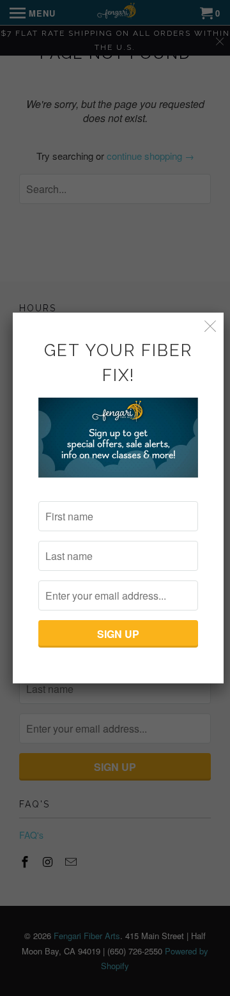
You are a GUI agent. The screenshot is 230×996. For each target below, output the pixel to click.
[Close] (210, 326)
